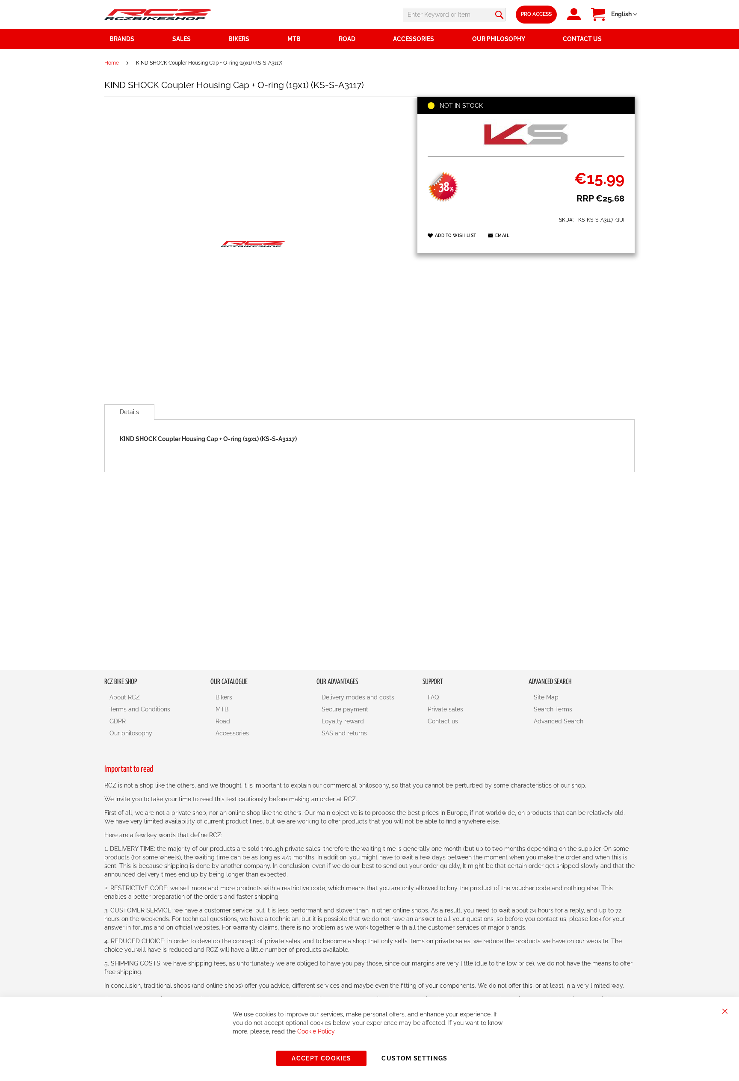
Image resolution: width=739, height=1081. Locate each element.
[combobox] (454, 14)
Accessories (232, 733)
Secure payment (345, 709)
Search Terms (553, 709)
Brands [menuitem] (121, 39)
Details (129, 412)
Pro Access (536, 14)
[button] (624, 14)
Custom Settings (414, 1058)
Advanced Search (558, 721)
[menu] (369, 39)
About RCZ (124, 697)
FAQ (433, 697)
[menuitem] (195, 39)
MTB (222, 709)
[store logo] (157, 14)
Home (111, 63)
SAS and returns (344, 733)
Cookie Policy (316, 1031)
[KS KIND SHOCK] (526, 147)
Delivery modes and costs (358, 697)
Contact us (443, 721)
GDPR (117, 721)
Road (223, 721)
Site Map (546, 697)
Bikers (224, 697)
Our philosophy (130, 733)
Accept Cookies (321, 1058)
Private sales (445, 709)
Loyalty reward (343, 721)
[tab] (129, 412)
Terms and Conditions (139, 709)
